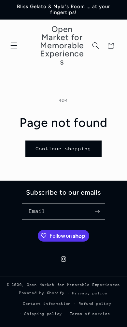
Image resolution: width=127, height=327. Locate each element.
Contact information (47, 304)
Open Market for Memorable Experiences (73, 285)
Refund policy (95, 304)
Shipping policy (43, 314)
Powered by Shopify (41, 293)
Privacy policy (89, 293)
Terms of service (90, 314)
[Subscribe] (97, 211)
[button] (13, 45)
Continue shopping (64, 148)
